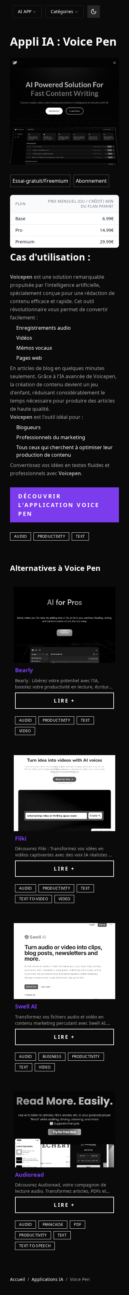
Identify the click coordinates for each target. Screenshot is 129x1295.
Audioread (29, 1174)
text (80, 536)
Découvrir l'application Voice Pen (58, 504)
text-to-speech (35, 1245)
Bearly (24, 670)
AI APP (24, 11)
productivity (51, 536)
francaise (53, 1224)
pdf (77, 1224)
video (25, 731)
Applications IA (47, 1279)
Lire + (64, 700)
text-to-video (33, 898)
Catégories (62, 11)
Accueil (17, 1279)
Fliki (20, 838)
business (52, 1056)
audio (20, 536)
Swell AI (26, 1006)
